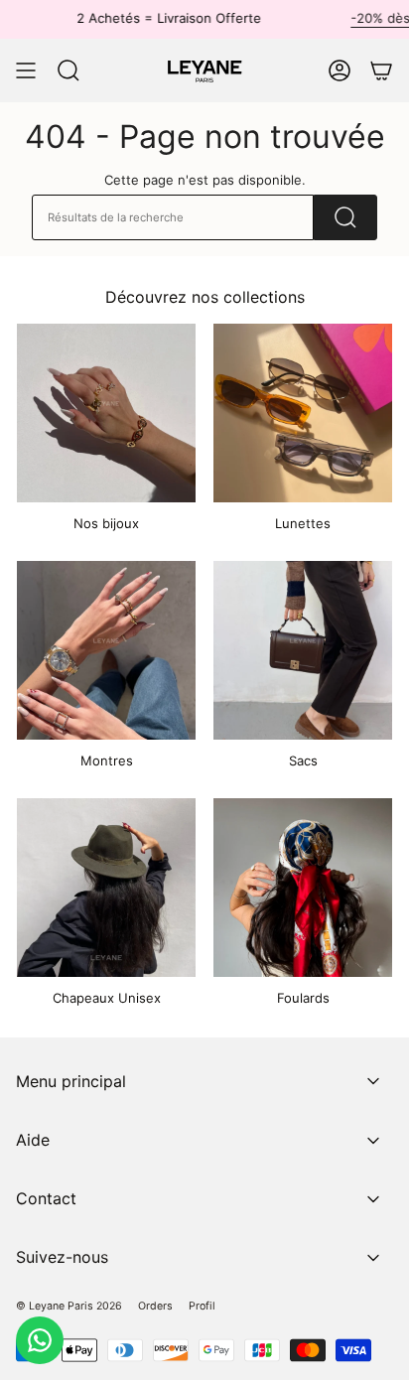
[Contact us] (40, 1340)
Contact (46, 1198)
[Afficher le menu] (26, 70)
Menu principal (71, 1081)
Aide (33, 1140)
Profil (202, 1306)
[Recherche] (345, 217)
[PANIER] (381, 70)
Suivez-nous (62, 1257)
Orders (155, 1306)
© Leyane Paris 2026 (69, 1306)
